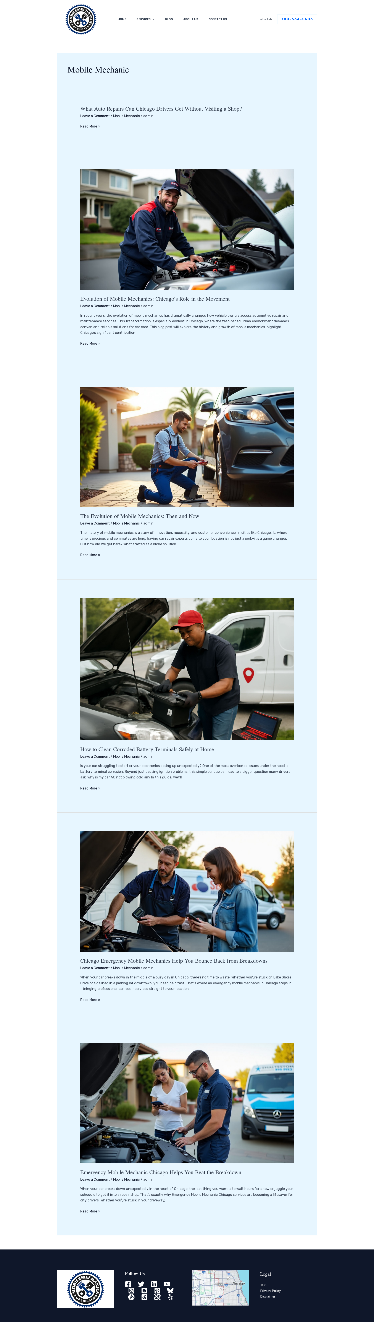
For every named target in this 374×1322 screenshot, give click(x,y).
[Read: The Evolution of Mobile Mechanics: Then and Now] (187, 446)
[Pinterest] (157, 1290)
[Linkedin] (154, 1284)
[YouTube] (167, 1284)
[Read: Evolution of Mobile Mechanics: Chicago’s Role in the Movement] (187, 229)
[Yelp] (170, 1297)
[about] (157, 1297)
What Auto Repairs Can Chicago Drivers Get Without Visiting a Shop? (161, 108)
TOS (263, 1285)
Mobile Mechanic (126, 116)
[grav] (131, 1297)
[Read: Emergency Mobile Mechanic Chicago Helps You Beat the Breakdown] (187, 1103)
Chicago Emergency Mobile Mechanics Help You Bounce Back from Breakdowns (174, 960)
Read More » (90, 126)
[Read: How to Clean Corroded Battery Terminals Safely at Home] (187, 669)
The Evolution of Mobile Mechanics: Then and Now (139, 516)
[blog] (144, 1290)
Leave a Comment (95, 116)
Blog (169, 19)
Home (122, 19)
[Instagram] (131, 1290)
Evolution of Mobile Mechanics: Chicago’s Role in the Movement (155, 298)
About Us (190, 19)
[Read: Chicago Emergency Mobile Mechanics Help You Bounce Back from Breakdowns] (187, 891)
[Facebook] (128, 1284)
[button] (153, 19)
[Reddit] (144, 1297)
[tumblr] (170, 1290)
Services (144, 19)
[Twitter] (141, 1284)
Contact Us (218, 19)
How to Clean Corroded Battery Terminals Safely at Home (147, 749)
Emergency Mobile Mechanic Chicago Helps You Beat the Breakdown (160, 1172)
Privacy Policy (270, 1291)
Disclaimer (267, 1296)
